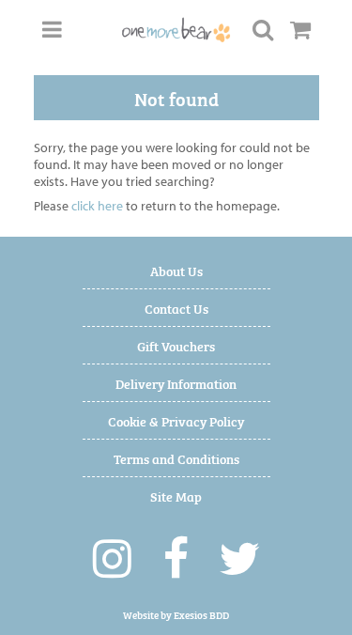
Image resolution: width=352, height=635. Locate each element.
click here (97, 205)
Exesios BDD (201, 615)
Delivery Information (176, 383)
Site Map (176, 495)
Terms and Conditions (176, 458)
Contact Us (176, 308)
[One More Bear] (176, 30)
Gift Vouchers (176, 345)
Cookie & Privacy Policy (176, 420)
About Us (176, 270)
